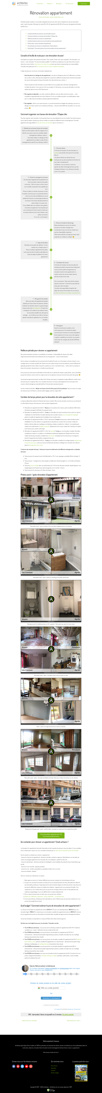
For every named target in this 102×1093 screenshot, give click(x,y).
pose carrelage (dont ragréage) (70, 415)
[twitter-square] (23, 1066)
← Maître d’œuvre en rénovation (29, 1020)
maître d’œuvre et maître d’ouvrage (42, 64)
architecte (56, 153)
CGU (55, 1009)
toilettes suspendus (45, 426)
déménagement (37, 308)
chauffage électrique (44, 944)
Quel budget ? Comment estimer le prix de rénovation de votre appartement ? (47, 48)
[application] (43, 3)
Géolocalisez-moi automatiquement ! (52, 998)
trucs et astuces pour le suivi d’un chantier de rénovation (50, 66)
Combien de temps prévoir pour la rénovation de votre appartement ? (45, 41)
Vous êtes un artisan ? (77, 1009)
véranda (53, 431)
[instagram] (31, 1066)
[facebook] (14, 1066)
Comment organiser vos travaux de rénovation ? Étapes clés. (43, 36)
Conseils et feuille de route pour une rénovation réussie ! (41, 33)
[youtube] (27, 1066)
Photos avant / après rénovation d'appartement (39, 43)
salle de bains (51, 436)
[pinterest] (18, 1066)
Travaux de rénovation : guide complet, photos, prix (51, 17)
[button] (84, 3)
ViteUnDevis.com (70, 1009)
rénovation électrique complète (49, 955)
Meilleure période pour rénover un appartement (39, 38)
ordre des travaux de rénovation (45, 123)
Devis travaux (54, 1065)
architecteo (22, 2)
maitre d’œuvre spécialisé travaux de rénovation (66, 850)
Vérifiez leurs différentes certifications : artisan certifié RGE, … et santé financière (44, 896)
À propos (53, 1070)
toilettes (30, 941)
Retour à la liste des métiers (52, 1005)
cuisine (34, 941)
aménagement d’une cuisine (36, 445)
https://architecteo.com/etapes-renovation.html (68, 293)
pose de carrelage (34, 465)
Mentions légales (55, 1073)
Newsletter (53, 1068)
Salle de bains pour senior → (74, 1020)
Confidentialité (58, 1009)
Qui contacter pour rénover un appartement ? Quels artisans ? (43, 46)
